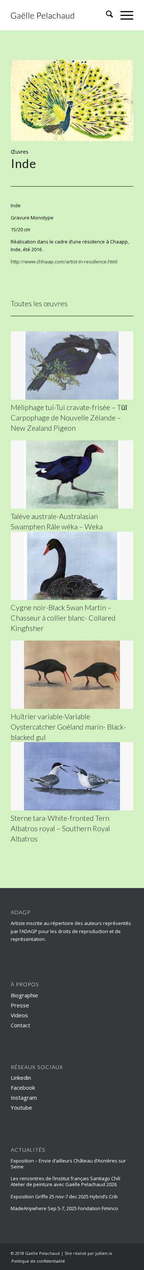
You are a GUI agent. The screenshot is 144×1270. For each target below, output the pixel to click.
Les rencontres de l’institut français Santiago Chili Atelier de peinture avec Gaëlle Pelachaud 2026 (65, 1181)
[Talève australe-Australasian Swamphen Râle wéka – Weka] (72, 474)
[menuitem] (106, 15)
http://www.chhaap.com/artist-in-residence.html (64, 261)
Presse (20, 1005)
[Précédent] (27, 100)
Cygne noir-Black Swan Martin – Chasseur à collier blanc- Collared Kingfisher (63, 617)
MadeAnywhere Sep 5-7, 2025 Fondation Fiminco (64, 1208)
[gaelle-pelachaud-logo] (60, 15)
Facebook (23, 1087)
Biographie (24, 995)
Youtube (21, 1107)
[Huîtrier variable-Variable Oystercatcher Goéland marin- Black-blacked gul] (72, 675)
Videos (19, 1015)
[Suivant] (117, 100)
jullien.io (103, 1253)
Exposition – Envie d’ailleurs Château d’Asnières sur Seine (68, 1163)
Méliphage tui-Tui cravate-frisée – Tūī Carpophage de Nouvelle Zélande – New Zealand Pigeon (69, 417)
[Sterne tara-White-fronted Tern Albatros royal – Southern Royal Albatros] (72, 776)
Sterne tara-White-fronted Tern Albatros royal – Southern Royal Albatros (60, 828)
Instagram (24, 1097)
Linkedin (21, 1077)
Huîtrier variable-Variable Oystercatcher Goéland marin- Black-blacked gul (68, 726)
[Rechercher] (106, 15)
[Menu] (123, 15)
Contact (20, 1025)
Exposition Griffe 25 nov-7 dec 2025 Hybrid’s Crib (64, 1196)
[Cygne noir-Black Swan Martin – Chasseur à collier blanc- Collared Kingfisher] (72, 566)
